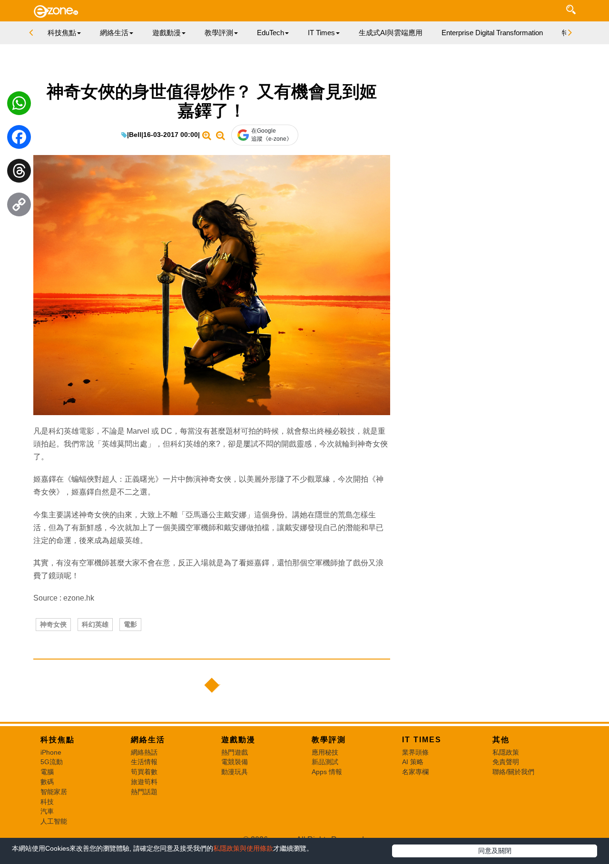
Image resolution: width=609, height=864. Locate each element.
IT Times (422, 740)
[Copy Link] (19, 207)
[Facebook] (19, 139)
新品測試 (325, 762)
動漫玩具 (234, 772)
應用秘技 (325, 752)
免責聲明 (505, 762)
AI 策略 (412, 762)
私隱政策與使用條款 (243, 848)
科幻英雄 (95, 624)
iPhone (50, 752)
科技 (47, 802)
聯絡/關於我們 (513, 772)
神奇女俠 (53, 624)
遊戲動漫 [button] (166, 33)
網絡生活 (148, 740)
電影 (130, 624)
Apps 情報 (327, 772)
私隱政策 (505, 752)
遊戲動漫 (238, 740)
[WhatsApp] (19, 105)
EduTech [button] (270, 33)
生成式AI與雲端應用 (390, 33)
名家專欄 (415, 772)
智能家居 (53, 792)
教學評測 (329, 740)
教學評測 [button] (219, 33)
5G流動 (51, 762)
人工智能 (53, 821)
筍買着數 (144, 772)
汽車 (47, 811)
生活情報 (144, 762)
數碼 (47, 782)
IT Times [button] (321, 33)
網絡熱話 (144, 752)
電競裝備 (234, 762)
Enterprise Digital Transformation (492, 33)
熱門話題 (144, 792)
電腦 (47, 772)
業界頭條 (415, 752)
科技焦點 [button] (62, 33)
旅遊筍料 (144, 782)
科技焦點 (57, 740)
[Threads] (19, 173)
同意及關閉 (494, 850)
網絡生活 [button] (114, 33)
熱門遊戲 (234, 752)
